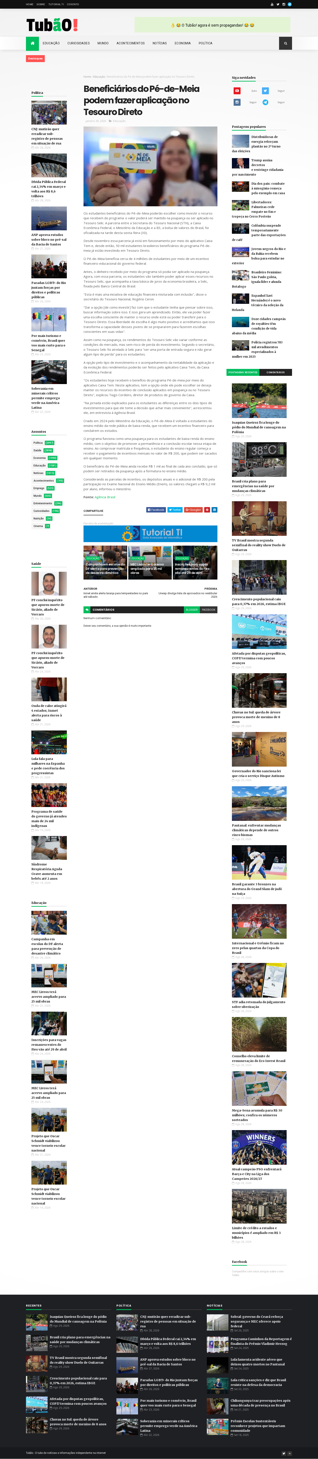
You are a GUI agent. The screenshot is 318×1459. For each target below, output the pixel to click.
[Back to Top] (289, 1453)
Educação (51, 43)
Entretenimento (43, 503)
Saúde (37, 450)
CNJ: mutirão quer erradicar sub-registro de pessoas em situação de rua (168, 1321)
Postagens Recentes (243, 372)
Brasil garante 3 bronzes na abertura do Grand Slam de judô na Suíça (257, 889)
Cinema (38, 526)
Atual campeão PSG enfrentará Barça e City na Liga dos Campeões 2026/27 (256, 1174)
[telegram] (289, 4)
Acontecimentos (131, 43)
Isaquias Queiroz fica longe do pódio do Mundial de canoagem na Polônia (259, 427)
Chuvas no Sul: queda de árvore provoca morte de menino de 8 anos (256, 717)
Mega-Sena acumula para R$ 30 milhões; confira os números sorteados (257, 1115)
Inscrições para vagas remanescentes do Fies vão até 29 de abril (49, 1044)
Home (29, 4)
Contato (73, 4)
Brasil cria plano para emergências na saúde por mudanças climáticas (253, 486)
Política (206, 43)
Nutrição (39, 518)
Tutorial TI (56, 4)
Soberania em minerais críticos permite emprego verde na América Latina (45, 398)
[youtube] (272, 4)
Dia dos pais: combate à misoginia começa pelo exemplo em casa (268, 188)
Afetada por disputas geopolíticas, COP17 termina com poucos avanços (259, 658)
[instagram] (283, 4)
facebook (208, 609)
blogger (192, 609)
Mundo (103, 43)
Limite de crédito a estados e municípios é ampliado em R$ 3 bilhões (256, 1233)
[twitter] (278, 4)
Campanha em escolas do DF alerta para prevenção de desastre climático (105, 568)
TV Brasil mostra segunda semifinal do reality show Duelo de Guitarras (259, 545)
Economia (183, 43)
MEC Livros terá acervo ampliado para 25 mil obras (48, 996)
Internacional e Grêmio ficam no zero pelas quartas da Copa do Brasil (258, 948)
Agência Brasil (105, 497)
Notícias (160, 43)
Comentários (276, 372)
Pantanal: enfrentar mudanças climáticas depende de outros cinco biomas (256, 830)
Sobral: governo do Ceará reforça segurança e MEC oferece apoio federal (257, 1321)
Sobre (41, 4)
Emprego (39, 488)
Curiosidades (78, 43)
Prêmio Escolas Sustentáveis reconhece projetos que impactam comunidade (258, 1426)
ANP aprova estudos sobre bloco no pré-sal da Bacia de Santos (48, 239)
